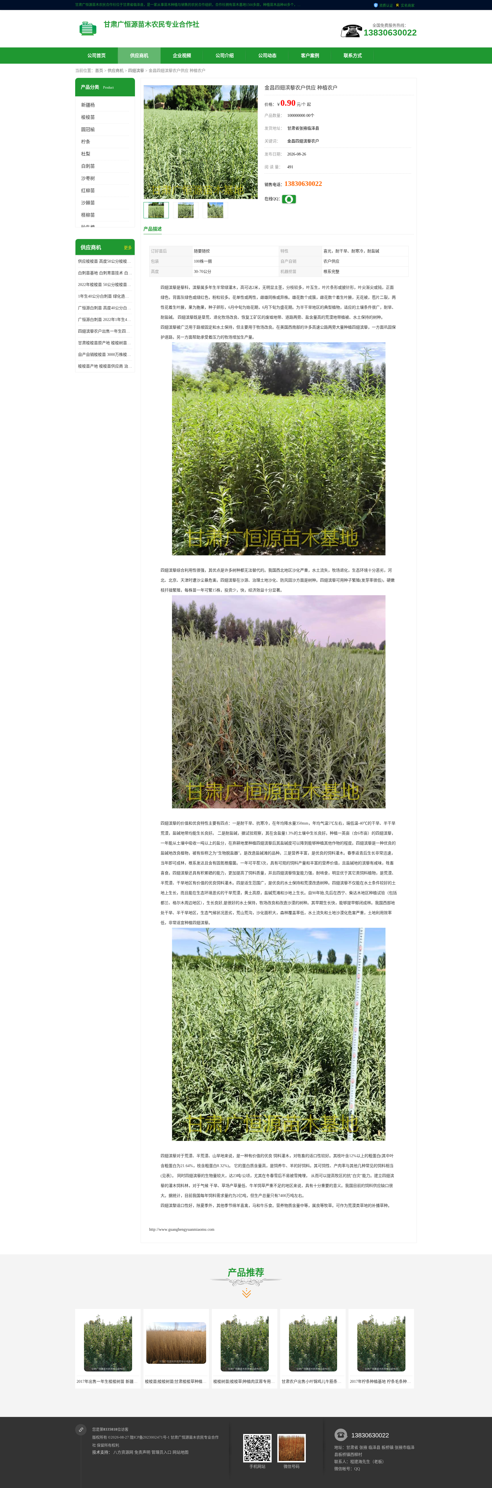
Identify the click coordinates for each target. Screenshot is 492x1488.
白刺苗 (88, 166)
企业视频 (182, 55)
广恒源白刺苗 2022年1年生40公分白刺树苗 (105, 319)
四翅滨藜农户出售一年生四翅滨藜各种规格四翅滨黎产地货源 (105, 331)
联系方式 (353, 55)
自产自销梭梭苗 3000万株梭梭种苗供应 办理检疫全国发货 (105, 354)
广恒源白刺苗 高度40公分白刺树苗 (105, 308)
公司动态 (267, 55)
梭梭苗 (88, 117)
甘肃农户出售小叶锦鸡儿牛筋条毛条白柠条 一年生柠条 (193, 1381)
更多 (128, 248)
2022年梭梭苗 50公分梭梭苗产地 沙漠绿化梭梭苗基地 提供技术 (105, 285)
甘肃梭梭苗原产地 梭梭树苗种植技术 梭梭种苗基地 (105, 343)
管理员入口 (161, 1452)
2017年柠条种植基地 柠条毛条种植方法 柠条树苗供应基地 (264, 1381)
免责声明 (142, 1452)
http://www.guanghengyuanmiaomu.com (181, 1229)
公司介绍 (225, 55)
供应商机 (139, 55)
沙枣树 (88, 178)
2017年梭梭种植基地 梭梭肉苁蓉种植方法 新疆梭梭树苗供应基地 (338, 1381)
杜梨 (85, 154)
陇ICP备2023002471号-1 (150, 1437)
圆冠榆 (88, 129)
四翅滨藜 (136, 71)
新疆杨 (88, 105)
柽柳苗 (88, 215)
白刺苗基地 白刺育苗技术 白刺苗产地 (105, 273)
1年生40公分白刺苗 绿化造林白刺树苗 (105, 296)
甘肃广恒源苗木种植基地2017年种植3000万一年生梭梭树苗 (402, 1381)
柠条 (85, 141)
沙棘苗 (88, 202)
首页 (99, 71)
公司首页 (96, 55)
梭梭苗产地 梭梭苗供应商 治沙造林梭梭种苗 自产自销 (105, 366)
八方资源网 (123, 1452)
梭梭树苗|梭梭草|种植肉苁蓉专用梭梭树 (111, 1381)
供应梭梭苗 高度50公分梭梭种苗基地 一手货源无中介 (105, 261)
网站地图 (180, 1452)
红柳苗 (88, 190)
